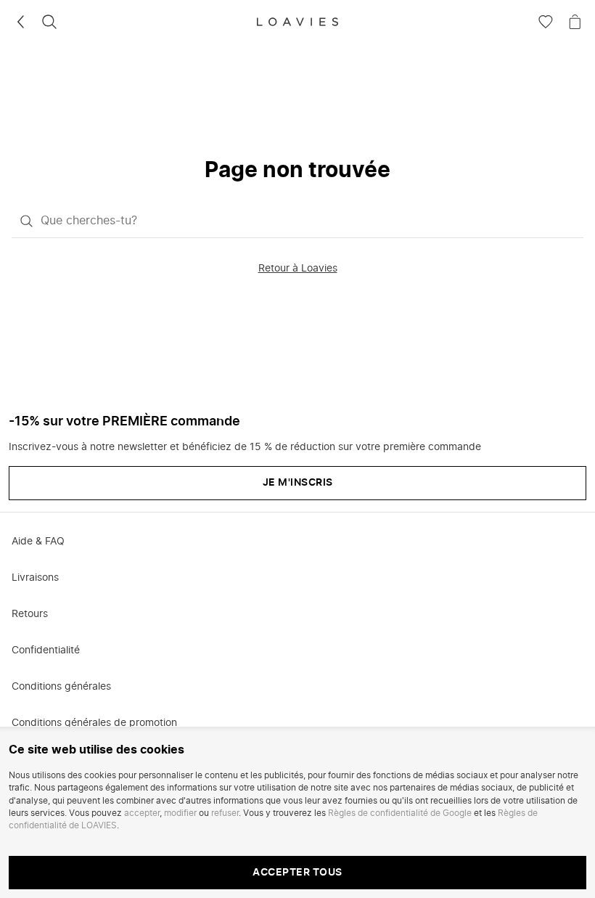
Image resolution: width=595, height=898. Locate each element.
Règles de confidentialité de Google (400, 813)
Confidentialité (46, 650)
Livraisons (35, 578)
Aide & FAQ (38, 541)
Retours (30, 614)
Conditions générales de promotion (94, 723)
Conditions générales (61, 687)
